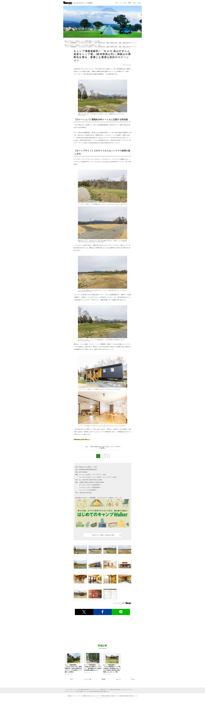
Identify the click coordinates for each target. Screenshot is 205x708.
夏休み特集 (113, 689)
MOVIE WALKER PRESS (94, 691)
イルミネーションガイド (126, 689)
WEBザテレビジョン (84, 691)
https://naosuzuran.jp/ (85, 492)
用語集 (129, 2)
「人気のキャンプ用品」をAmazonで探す (103, 535)
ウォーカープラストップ (70, 689)
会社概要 (121, 695)
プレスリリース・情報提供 (99, 695)
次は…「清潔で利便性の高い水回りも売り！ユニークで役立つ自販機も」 (102, 447)
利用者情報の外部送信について (130, 695)
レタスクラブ (68, 691)
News (139, 2)
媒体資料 (108, 695)
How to (134, 2)
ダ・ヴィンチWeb (75, 691)
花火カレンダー (106, 689)
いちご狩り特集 (79, 689)
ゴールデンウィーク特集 (97, 689)
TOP (116, 2)
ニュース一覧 (122, 2)
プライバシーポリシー (77, 695)
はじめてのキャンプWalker (83, 3)
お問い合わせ (90, 695)
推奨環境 (84, 695)
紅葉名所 (118, 689)
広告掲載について (114, 695)
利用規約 (70, 695)
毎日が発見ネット (105, 691)
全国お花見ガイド (87, 689)
